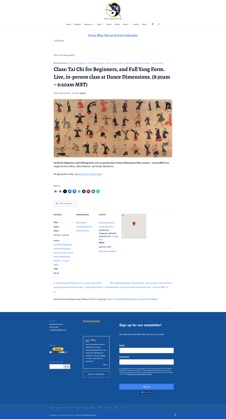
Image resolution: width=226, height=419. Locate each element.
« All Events (59, 40)
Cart (122, 408)
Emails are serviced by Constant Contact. (140, 374)
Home (68, 25)
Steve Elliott (81, 222)
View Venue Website (107, 251)
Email (121, 345)
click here (92, 299)
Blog (99, 25)
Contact (136, 25)
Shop (144, 25)
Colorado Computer (89, 415)
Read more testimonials (96, 374)
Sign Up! (146, 386)
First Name (124, 357)
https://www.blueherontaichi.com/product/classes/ (133, 299)
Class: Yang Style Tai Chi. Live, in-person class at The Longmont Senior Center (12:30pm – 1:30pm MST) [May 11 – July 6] (81, 287)
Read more (89, 361)
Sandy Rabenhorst (84, 226)
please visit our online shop (88, 174)
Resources (88, 25)
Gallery (117, 25)
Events (109, 25)
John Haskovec (82, 230)
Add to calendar (66, 203)
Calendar (77, 25)
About (125, 25)
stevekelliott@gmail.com (58, 330)
